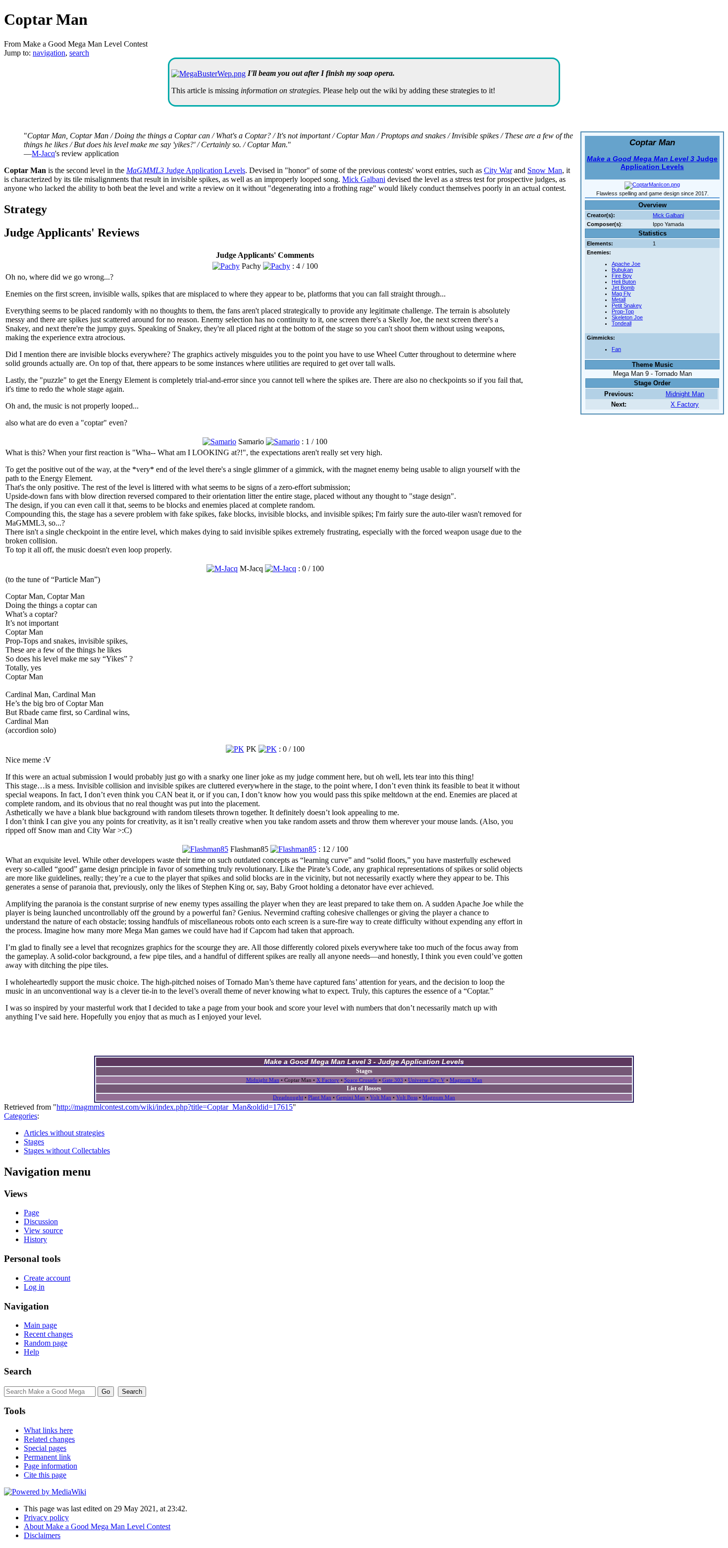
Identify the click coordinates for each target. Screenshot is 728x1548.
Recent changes (48, 1334)
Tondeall (621, 323)
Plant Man (319, 1097)
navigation (49, 53)
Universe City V (426, 1080)
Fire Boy (622, 276)
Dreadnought (288, 1097)
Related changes (49, 1439)
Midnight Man (685, 394)
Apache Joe (626, 264)
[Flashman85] (205, 849)
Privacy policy (46, 1517)
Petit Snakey (627, 305)
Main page (40, 1325)
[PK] (235, 749)
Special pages (45, 1448)
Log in (34, 1287)
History (35, 1239)
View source (43, 1230)
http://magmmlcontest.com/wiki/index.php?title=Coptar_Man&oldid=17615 (174, 1107)
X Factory (685, 404)
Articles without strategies (64, 1133)
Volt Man (380, 1097)
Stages (34, 1141)
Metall (618, 299)
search (79, 53)
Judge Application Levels (652, 163)
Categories (20, 1116)
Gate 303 (392, 1080)
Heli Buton (624, 282)
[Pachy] (226, 266)
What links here (48, 1430)
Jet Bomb (623, 288)
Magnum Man (466, 1080)
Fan (616, 349)
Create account (47, 1278)
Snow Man (544, 170)
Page (31, 1212)
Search (18, 1371)
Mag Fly (621, 294)
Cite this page (45, 1475)
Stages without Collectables (67, 1150)
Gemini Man (350, 1097)
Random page (45, 1343)
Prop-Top (623, 311)
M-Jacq (43, 153)
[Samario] (219, 441)
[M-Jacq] (222, 568)
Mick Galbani (668, 215)
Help (31, 1352)
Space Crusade (360, 1080)
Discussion (41, 1221)
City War (498, 170)
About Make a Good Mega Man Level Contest (97, 1526)
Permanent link (47, 1457)
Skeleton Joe (627, 317)
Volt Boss (406, 1097)
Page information (50, 1466)
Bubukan (622, 270)
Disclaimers (42, 1535)
